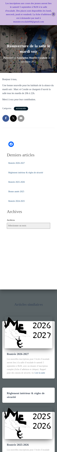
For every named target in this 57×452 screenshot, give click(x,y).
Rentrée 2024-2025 (16, 201)
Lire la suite (40, 373)
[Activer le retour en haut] (51, 446)
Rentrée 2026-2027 (16, 163)
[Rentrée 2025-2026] (28, 423)
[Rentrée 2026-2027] (28, 332)
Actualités (21, 108)
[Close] (53, 14)
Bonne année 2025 (16, 191)
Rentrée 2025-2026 (16, 182)
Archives (11, 220)
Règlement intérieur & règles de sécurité (25, 172)
